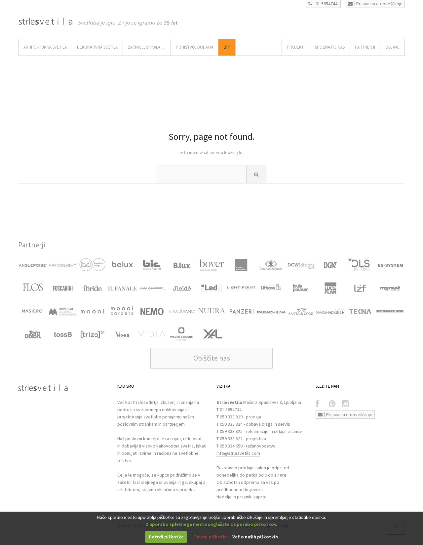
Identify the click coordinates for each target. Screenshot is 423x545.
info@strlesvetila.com (238, 453)
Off (226, 47)
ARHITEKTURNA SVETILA (45, 47)
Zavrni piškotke (211, 537)
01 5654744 (326, 4)
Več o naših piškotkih (255, 537)
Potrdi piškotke (166, 537)
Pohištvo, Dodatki (194, 47)
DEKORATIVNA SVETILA (97, 47)
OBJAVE (392, 47)
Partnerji (365, 47)
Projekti (296, 47)
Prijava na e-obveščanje (379, 4)
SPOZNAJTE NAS (330, 47)
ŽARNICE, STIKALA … (147, 47)
